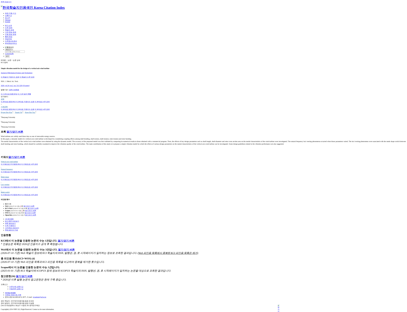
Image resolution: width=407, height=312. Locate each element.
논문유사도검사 (11, 41)
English (7, 22)
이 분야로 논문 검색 (42, 102)
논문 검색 (8, 28)
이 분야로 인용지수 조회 (25, 102)
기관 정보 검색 (10, 32)
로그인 (7, 18)
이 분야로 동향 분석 (8, 102)
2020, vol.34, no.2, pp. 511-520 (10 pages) (15, 85)
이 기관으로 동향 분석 (9, 94)
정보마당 (8, 39)
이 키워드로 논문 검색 (29, 164)
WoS (6, 206)
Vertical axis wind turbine (9, 162)
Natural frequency (7, 169)
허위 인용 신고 (10, 13)
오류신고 (8, 15)
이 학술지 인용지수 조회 (10, 77)
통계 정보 (8, 37)
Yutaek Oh (18, 112)
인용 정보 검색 (10, 34)
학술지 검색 (9, 30)
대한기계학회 (14, 90)
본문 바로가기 (6, 2)
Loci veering (5, 185)
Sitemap (7, 20)
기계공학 (4, 107)
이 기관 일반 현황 (24, 94)
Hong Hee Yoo (30, 112)
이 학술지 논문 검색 (27, 77)
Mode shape (5, 177)
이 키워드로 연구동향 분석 (11, 164)
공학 (2, 99)
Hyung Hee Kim (7, 112)
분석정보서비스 (11, 43)
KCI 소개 (8, 25)
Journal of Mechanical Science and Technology (17, 73)
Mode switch (5, 192)
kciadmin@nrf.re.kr (39, 297)
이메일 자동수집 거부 (13, 295)
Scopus (7, 211)
